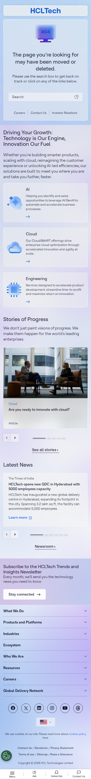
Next (15, 438)
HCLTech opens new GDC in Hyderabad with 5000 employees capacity (44, 486)
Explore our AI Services (45, 202)
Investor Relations (64, 113)
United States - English (45, 722)
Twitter (26, 708)
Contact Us (39, 113)
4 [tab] (58, 438)
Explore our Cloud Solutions (45, 247)
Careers (19, 113)
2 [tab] (49, 438)
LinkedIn (39, 708)
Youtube (65, 708)
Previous (7, 438)
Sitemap (42, 754)
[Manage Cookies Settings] (6, 755)
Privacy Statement (62, 748)
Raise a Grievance (61, 754)
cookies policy (77, 734)
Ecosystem (12, 645)
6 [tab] (66, 534)
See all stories (44, 449)
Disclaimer (41, 748)
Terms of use (26, 754)
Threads (78, 708)
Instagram (52, 708)
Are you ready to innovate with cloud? (39, 409)
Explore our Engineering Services (45, 289)
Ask (34, 776)
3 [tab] (53, 438)
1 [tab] (39, 438)
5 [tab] (63, 438)
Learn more (18, 517)
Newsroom (44, 546)
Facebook (13, 708)
